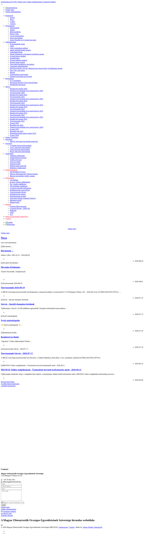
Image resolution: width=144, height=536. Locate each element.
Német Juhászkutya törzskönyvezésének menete (27, 54)
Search (12, 18)
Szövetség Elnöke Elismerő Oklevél (22, 198)
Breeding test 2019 (16, 131)
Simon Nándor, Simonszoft (92, 527)
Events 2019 (14, 129)
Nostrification (15, 58)
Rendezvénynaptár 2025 (18, 95)
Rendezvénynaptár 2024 (18, 101)
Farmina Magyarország (18, 206)
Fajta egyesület (15, 162)
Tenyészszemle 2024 (17, 103)
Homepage (9, 16)
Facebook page (6, 513)
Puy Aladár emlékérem (18, 184)
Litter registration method (19, 48)
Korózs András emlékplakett (20, 182)
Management (14, 28)
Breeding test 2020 (16, 125)
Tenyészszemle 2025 (17, 97)
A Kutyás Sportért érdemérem (20, 188)
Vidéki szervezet (16, 160)
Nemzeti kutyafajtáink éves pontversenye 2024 (26, 105)
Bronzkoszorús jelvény (18, 196)
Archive (13, 24)
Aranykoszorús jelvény (18, 192)
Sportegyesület (15, 164)
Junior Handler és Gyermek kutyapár (23, 40)
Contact (8, 219)
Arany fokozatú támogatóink (20, 148)
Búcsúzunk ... (7, 251)
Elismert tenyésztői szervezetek (21, 76)
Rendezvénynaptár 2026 (18, 89)
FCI (11, 215)
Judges (12, 30)
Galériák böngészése (8, 386)
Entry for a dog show (17, 70)
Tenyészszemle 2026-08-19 (13, 287)
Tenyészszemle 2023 (17, 109)
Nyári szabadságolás (10, 320)
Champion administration (19, 66)
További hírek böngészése (10, 384)
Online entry (22, 2)
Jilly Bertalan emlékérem (18, 186)
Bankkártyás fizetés (10, 337)
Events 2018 (14, 135)
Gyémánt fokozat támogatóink (20, 145)
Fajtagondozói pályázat (18, 158)
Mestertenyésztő (15, 200)
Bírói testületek (15, 32)
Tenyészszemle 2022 (17, 115)
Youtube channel (7, 515)
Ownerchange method (18, 56)
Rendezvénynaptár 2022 (18, 113)
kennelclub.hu (6, 2)
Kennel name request (17, 62)
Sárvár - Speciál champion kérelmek (17, 304)
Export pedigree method (18, 60)
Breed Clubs (14, 34)
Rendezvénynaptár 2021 (18, 119)
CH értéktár (14, 180)
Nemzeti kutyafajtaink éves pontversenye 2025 (26, 99)
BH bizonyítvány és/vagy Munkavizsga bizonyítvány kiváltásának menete (36, 68)
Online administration (35, 2)
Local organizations (17, 36)
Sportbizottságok (11, 170)
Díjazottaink (9, 178)
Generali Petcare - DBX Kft (20, 208)
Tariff (12, 46)
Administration (10, 42)
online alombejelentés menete (20, 50)
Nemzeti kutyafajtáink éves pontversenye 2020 (26, 127)
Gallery (12, 22)
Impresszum (63, 527)
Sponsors (8, 143)
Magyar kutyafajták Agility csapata (22, 176)
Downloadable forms (17, 44)
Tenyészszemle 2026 (17, 93)
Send (3, 505)
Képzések (8, 139)
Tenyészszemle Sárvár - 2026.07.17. (17, 353)
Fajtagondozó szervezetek (19, 74)
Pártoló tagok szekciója (18, 166)
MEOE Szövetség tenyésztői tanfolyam (24, 141)
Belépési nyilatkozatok (18, 168)
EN (12, 2)
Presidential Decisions (18, 85)
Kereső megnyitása (7, 382)
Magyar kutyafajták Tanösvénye (16, 217)
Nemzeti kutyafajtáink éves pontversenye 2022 (26, 117)
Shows (7, 87)
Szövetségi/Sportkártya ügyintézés (22, 64)
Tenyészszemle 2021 (17, 121)
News (12, 20)
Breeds (12, 72)
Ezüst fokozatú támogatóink (20, 150)
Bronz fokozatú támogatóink (20, 152)
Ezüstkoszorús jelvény (18, 194)
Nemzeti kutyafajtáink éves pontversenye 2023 (26, 111)
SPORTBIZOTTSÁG (18, 172)
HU (15, 2)
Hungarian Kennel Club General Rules (24, 83)
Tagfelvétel (9, 154)
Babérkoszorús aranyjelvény (20, 190)
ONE (12, 212)
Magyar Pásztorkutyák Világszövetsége (24, 174)
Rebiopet (13, 210)
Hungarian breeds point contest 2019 (23, 133)
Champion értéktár (49, 2)
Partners (8, 204)
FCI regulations (15, 81)
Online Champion (11, 137)
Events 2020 (14, 123)
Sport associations (16, 38)
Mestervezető (14, 202)
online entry (72, 229)
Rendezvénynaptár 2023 (18, 107)
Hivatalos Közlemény (10, 267)
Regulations (9, 79)
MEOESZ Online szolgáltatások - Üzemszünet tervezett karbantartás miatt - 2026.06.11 (41, 370)
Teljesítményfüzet (16, 52)
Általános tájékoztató (17, 156)
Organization (10, 26)
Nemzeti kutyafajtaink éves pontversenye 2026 (26, 91)
